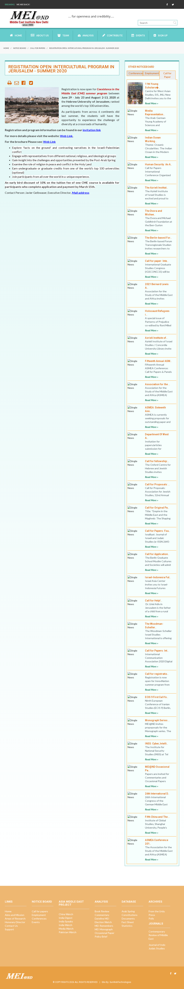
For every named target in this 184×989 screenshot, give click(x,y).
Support (9, 929)
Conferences (136, 73)
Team (65, 35)
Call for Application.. (157, 554)
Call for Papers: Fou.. (157, 530)
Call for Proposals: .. (157, 484)
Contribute (115, 35)
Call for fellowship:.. (157, 461)
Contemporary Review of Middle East (158, 935)
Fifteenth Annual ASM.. (158, 361)
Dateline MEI (102, 918)
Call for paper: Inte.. (156, 260)
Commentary (102, 914)
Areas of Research (15, 918)
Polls (151, 918)
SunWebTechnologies (120, 982)
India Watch (65, 925)
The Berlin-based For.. (158, 237)
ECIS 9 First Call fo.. (156, 697)
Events (140, 35)
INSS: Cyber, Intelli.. (156, 743)
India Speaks (66, 921)
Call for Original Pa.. (157, 507)
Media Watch (66, 928)
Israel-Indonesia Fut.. (158, 577)
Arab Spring (128, 911)
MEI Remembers (104, 925)
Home (18, 35)
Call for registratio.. (157, 673)
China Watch (66, 914)
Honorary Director (15, 922)
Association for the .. (157, 384)
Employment (152, 73)
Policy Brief (101, 936)
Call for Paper (167, 75)
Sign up (162, 35)
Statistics (127, 925)
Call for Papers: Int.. (157, 650)
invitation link (92, 130)
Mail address (80, 192)
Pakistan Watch (67, 932)
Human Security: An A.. (158, 164)
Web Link (66, 136)
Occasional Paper (104, 932)
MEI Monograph (104, 929)
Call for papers (37, 48)
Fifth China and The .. (157, 816)
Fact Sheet (128, 922)
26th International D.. (157, 793)
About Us (42, 35)
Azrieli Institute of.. (156, 337)
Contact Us (11, 925)
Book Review (102, 911)
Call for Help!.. (153, 600)
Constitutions (129, 914)
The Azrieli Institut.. (156, 187)
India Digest (65, 917)
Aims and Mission (14, 914)
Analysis (88, 35)
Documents (128, 918)
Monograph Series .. (157, 720)
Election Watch (103, 922)
